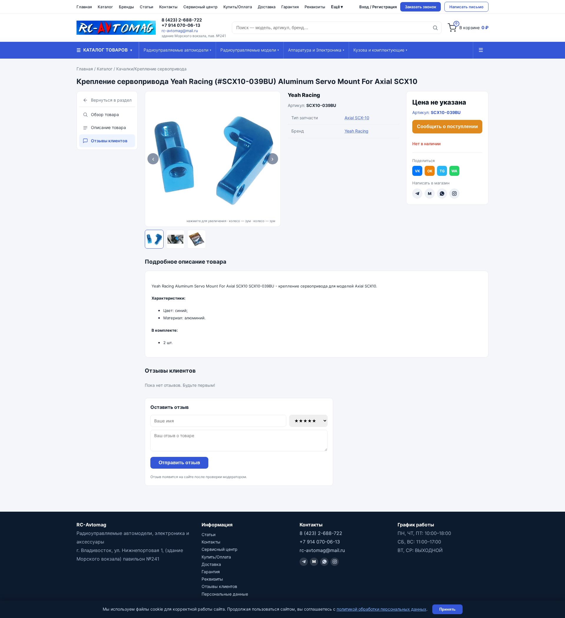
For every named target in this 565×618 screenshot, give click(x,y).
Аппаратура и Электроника (316, 49)
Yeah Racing (304, 95)
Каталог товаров (104, 50)
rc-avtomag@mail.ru (180, 30)
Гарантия (290, 6)
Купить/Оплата (237, 6)
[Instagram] (454, 194)
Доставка (266, 6)
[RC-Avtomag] (116, 28)
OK (429, 171)
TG (442, 171)
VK (417, 171)
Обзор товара (105, 114)
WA (454, 171)
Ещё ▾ (337, 6)
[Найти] (435, 28)
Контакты (168, 6)
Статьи (146, 6)
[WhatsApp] (442, 194)
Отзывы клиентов (109, 140)
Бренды (126, 6)
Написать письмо (466, 6)
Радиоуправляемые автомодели (177, 49)
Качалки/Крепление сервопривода (151, 68)
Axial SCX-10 (357, 117)
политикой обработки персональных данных (381, 609)
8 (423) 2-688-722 (182, 20)
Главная (84, 6)
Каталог (105, 6)
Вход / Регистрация (378, 6)
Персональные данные (225, 593)
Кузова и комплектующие (380, 49)
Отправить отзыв (179, 462)
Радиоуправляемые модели (249, 49)
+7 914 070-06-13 (181, 25)
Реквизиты (315, 6)
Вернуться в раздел (111, 100)
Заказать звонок (420, 6)
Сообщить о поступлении (447, 126)
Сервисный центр (200, 6)
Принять (447, 609)
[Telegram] (417, 194)
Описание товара (108, 127)
